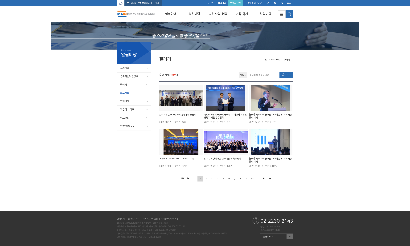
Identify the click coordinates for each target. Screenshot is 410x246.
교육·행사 (241, 14)
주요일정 (124, 117)
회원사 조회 (235, 3)
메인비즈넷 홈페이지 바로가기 (145, 3)
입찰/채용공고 (127, 126)
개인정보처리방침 (150, 219)
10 (252, 178)
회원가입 (222, 3)
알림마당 (265, 14)
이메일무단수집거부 (169, 219)
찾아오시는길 (133, 219)
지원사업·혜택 (218, 14)
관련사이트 (266, 236)
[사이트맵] (282, 14)
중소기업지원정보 (129, 76)
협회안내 (170, 14)
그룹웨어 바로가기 (253, 3)
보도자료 (124, 92)
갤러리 (123, 84)
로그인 (210, 3)
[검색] (289, 14)
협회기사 (124, 101)
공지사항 (124, 68)
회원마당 (194, 14)
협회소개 (121, 219)
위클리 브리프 (127, 109)
